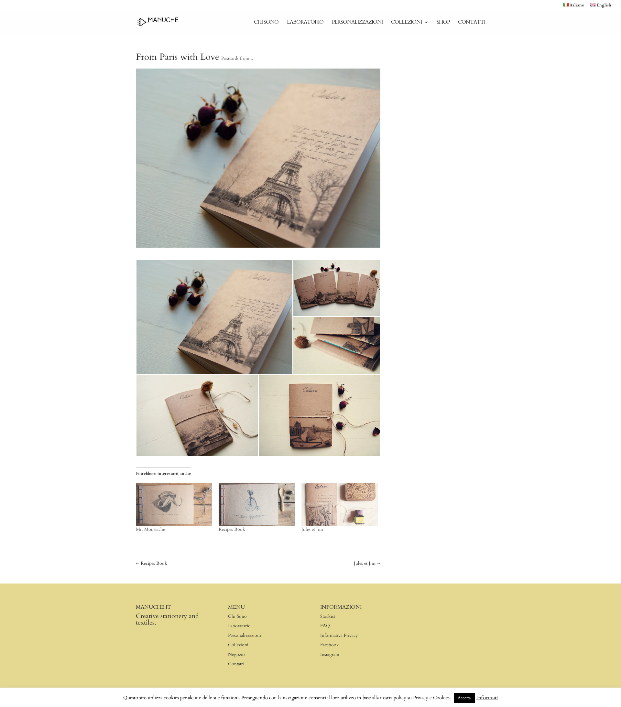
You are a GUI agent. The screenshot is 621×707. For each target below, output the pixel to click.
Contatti (471, 23)
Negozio (236, 654)
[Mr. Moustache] (174, 504)
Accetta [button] (464, 698)
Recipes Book (232, 529)
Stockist (327, 616)
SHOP (443, 23)
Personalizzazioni (357, 23)
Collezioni (406, 23)
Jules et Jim (312, 529)
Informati (487, 697)
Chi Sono (266, 23)
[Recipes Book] (257, 504)
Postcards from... (237, 58)
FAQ (325, 626)
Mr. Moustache (150, 529)
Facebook (329, 645)
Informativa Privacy (339, 635)
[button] (214, 317)
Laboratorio (305, 23)
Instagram (329, 654)
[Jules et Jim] (339, 504)
